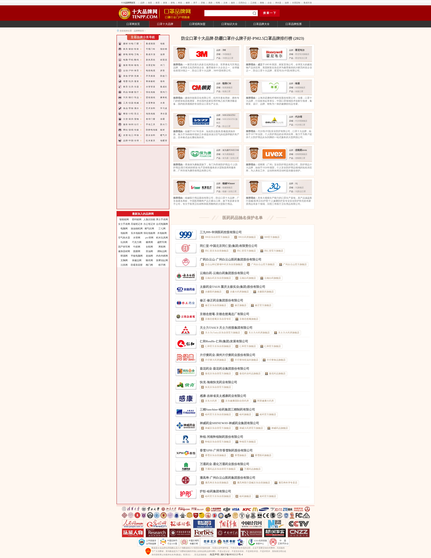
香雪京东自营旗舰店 (215, 455)
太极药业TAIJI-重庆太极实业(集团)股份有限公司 (232, 286)
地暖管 (163, 140)
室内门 (163, 92)
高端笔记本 (137, 224)
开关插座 (150, 76)
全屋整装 (150, 103)
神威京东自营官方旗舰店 (218, 428)
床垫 (162, 70)
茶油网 (149, 251)
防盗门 (163, 76)
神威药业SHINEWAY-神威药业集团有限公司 (229, 423)
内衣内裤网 (162, 256)
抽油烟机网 (137, 228)
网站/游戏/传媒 (131, 130)
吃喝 (218, 3)
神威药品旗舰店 (279, 428)
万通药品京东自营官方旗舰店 (220, 469)
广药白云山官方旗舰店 (263, 264)
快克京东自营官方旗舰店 (218, 387)
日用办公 (243, 3)
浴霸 (162, 119)
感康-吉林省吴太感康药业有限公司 (223, 396)
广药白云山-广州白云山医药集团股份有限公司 (230, 259)
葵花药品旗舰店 (277, 373)
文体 (225, 3)
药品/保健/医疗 (131, 92)
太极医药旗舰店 (213, 291)
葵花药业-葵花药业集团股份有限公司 (224, 368)
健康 (188, 3)
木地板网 (162, 233)
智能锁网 (124, 219)
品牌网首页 (139, 31)
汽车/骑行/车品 (131, 97)
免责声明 (214, 554)
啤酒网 (124, 256)
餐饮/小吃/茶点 (131, 113)
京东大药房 (211, 401)
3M (224, 50)
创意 (150, 3)
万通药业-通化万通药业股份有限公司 (224, 464)
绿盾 (297, 83)
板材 (162, 130)
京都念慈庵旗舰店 (248, 319)
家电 (173, 3)
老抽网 (149, 256)
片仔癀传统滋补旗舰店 (246, 360)
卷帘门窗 (150, 119)
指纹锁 (163, 49)
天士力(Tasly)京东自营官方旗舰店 (222, 332)
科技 (180, 3)
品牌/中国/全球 (131, 140)
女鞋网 (149, 246)
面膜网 (136, 251)
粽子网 (161, 265)
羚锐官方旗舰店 (247, 441)
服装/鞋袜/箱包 (131, 65)
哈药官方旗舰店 (268, 414)
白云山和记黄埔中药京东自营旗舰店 (224, 264)
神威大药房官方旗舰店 (251, 428)
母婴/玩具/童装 (131, 81)
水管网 (136, 237)
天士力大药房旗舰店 (259, 332)
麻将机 (163, 97)
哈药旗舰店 (245, 414)
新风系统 (150, 60)
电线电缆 (150, 70)
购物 (262, 3)
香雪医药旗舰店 (263, 455)
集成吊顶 (308, 3)
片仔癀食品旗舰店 (276, 360)
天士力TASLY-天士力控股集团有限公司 (226, 327)
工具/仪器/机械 (131, 103)
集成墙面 (150, 43)
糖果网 (149, 242)
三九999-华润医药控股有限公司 (221, 232)
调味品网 (162, 251)
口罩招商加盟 (197, 24)
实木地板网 (137, 233)
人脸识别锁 (149, 219)
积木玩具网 (162, 237)
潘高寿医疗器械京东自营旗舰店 (253, 482)
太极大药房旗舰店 (239, 291)
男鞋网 (161, 246)
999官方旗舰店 (272, 237)
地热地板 (150, 113)
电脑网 (124, 228)
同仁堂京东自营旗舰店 (217, 251)
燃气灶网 (149, 228)
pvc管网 (149, 237)
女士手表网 (124, 224)
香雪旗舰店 (240, 455)
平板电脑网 (137, 256)
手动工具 (150, 124)
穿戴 (203, 3)
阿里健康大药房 (265, 401)
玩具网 (124, 242)
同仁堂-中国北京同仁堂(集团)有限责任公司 (228, 246)
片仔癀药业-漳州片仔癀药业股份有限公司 (227, 355)
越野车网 (162, 242)
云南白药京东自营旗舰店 (218, 278)
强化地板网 (149, 233)
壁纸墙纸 (150, 97)
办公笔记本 (149, 224)
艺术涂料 (150, 108)
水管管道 (150, 87)
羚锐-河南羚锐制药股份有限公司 (221, 436)
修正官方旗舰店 (263, 305)
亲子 (195, 3)
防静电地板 (152, 130)
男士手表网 (162, 219)
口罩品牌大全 (261, 24)
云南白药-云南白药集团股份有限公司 (224, 273)
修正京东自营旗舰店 (215, 305)
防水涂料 (150, 135)
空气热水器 (124, 237)
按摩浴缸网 (162, 260)
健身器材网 (124, 251)
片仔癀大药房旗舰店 (215, 360)
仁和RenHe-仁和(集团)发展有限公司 (224, 341)
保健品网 (136, 260)
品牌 (142, 3)
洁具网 (124, 265)
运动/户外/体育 (131, 70)
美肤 (210, 3)
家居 (158, 3)
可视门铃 (150, 49)
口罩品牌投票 (294, 24)
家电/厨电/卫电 (131, 54)
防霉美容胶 (137, 265)
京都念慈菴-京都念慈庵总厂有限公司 (224, 314)
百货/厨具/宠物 (131, 119)
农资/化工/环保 (131, 135)
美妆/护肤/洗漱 (131, 76)
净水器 (278, 3)
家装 (165, 3)
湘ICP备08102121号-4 (232, 554)
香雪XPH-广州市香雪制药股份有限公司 (226, 450)
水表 (162, 103)
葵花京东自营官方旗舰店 (218, 373)
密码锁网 (136, 219)
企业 (270, 3)
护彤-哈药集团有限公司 (215, 491)
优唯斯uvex (301, 150)
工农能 (253, 3)
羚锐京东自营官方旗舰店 (218, 441)
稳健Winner (228, 183)
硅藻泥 (163, 60)
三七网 (161, 228)
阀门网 (149, 265)
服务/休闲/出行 (131, 124)
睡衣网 (149, 260)
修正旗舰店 (240, 305)
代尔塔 (298, 117)
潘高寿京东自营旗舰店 (217, 482)
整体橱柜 (150, 81)
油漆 (287, 3)
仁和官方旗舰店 (247, 346)
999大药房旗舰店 (247, 237)
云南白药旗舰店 (247, 278)
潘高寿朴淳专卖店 (287, 482)
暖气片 (163, 135)
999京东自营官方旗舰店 (217, 237)
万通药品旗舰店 (252, 469)
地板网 (124, 233)
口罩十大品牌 (165, 24)
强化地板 (150, 92)
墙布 (162, 81)
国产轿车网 (124, 246)
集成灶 (163, 87)
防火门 (163, 124)
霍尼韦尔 (300, 50)
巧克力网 (136, 242)
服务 (233, 3)
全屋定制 (296, 3)
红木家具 (150, 140)
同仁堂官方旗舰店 (246, 251)
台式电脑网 (162, 224)
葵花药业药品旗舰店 (250, 373)
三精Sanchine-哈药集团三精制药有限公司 (227, 409)
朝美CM (226, 83)
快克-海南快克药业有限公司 (218, 382)
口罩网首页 (133, 24)
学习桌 (163, 108)
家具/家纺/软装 (131, 49)
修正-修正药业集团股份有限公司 (221, 300)
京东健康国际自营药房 (237, 401)
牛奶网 (136, 246)
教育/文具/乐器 (131, 87)
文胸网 (124, 260)
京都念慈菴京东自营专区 (218, 319)
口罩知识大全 (229, 24)
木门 (162, 65)
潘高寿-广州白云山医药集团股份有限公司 (227, 477)
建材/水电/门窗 (131, 43)
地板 (162, 43)
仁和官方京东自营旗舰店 (218, 346)
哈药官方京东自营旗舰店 (218, 414)
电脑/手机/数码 (131, 60)
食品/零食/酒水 (131, 108)
